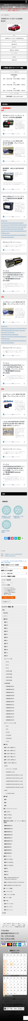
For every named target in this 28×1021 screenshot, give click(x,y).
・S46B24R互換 (8, 680)
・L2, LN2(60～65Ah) (9, 793)
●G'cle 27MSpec (8, 814)
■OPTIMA (6, 900)
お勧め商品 (5, 613)
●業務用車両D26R (8, 834)
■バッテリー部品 (7, 897)
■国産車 (6, 619)
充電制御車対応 (7, 593)
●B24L (6, 634)
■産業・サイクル (7, 856)
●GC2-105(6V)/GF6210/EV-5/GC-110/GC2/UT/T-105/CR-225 (11, 878)
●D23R (6, 643)
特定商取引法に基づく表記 (20, 926)
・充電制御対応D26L (9, 710)
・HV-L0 (7, 662)
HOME (4, 923)
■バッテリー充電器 (8, 888)
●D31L (6, 652)
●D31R (6, 655)
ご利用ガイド (13, 925)
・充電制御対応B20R (9, 695)
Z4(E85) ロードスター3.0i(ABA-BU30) (13, 554)
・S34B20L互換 (8, 671)
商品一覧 (9, 923)
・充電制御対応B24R (9, 701)
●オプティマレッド (8, 909)
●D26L (6, 646)
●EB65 (6, 868)
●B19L (6, 622)
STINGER (14, 1019)
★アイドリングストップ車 (10, 723)
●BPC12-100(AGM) (8, 862)
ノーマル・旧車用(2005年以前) (9, 589)
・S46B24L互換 (8, 677)
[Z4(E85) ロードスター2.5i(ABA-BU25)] (15, 538)
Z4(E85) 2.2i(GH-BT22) (10, 555)
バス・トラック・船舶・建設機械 (9, 592)
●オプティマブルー (8, 906)
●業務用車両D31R (8, 841)
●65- (5, 802)
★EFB (5, 790)
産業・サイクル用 (7, 594)
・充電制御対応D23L (9, 704)
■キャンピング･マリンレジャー (10, 808)
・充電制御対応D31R (9, 720)
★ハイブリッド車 (8, 658)
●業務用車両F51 (8, 847)
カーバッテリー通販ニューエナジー (14, 7)
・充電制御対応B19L (9, 686)
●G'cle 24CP (7, 811)
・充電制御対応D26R (9, 714)
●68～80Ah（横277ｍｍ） (10, 753)
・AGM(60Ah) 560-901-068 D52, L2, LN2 (14, 775)
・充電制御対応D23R (9, 707)
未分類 (4, 913)
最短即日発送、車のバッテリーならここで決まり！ (14, 1001)
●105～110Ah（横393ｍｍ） (10, 762)
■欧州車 (6, 744)
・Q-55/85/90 (8, 735)
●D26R (6, 649)
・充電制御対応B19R (9, 689)
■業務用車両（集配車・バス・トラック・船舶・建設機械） (15, 821)
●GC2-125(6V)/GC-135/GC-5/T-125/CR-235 (14, 882)
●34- (5, 799)
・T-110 (7, 741)
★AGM (5, 766)
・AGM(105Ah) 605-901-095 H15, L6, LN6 (14, 787)
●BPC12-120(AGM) (8, 865)
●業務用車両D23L (8, 825)
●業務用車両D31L (8, 837)
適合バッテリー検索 (16, 923)
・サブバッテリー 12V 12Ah (11, 769)
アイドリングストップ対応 (9, 587)
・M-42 (6, 726)
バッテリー (5, 616)
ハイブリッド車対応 (8, 591)
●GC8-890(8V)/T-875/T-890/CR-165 (12, 885)
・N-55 (6, 729)
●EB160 (6, 874)
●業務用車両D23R (8, 828)
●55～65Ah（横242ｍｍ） (10, 750)
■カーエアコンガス (8, 891)
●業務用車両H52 (8, 853)
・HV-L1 (7, 665)
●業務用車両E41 (8, 844)
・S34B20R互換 (8, 674)
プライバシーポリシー (9, 926)
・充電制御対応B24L (9, 698)
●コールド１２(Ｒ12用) (9, 894)
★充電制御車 (7, 683)
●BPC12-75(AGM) (8, 859)
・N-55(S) (7, 732)
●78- (5, 805)
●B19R (6, 625)
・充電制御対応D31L (9, 717)
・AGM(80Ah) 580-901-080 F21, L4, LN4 (14, 781)
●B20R (6, 631)
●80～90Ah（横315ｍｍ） (10, 756)
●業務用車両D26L (8, 831)
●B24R (6, 637)
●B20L (6, 628)
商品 (3, 610)
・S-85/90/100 (8, 738)
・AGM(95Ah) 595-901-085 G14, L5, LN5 (14, 784)
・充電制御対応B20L (9, 692)
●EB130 (6, 871)
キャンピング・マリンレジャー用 (9, 588)
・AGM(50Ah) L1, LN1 (10, 772)
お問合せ (19, 925)
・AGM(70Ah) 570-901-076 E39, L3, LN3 (14, 778)
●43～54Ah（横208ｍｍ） (10, 747)
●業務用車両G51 (8, 850)
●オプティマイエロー (9, 903)
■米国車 (6, 796)
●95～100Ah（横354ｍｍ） (10, 759)
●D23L (6, 640)
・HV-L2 (7, 668)
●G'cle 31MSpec (8, 818)
